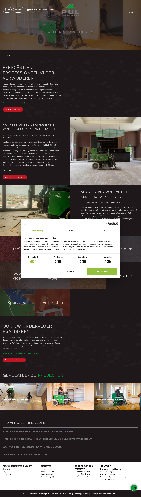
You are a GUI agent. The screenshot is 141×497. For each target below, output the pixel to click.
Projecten (7, 474)
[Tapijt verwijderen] (70, 396)
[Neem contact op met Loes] (135, 488)
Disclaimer (55, 494)
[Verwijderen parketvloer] (23, 396)
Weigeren (70, 271)
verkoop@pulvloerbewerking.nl (115, 477)
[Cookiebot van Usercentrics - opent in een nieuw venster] (108, 223)
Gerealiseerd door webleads (107, 494)
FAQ (4, 472)
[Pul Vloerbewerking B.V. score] (82, 477)
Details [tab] (70, 231)
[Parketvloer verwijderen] (117, 396)
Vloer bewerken (47, 474)
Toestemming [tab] (37, 231)
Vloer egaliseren (47, 472)
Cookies (63, 494)
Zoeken (93, 494)
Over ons (6, 469)
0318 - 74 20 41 (108, 479)
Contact (6, 479)
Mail (20, 10)
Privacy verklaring (74, 494)
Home (5, 56)
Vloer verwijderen (14, 56)
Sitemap (86, 494)
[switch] (58, 261)
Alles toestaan (102, 271)
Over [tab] (103, 231)
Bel (8, 10)
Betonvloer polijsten (49, 477)
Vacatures (7, 477)
